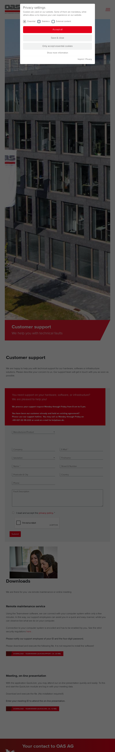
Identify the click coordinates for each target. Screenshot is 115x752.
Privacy (89, 59)
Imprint (81, 59)
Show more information (57, 53)
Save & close (57, 38)
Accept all (57, 29)
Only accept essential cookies (57, 46)
